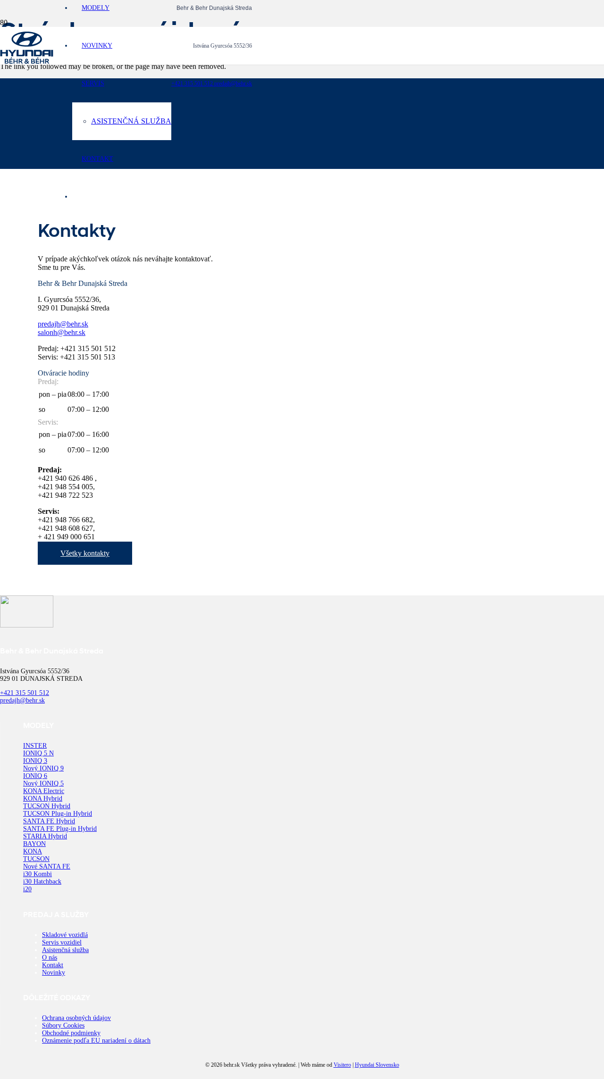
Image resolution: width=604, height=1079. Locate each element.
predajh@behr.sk (233, 83)
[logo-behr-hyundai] (26, 61)
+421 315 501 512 (192, 83)
